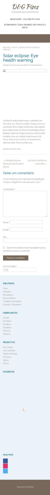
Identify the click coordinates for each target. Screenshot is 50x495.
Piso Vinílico (8, 347)
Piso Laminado (9, 350)
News (19, 149)
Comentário (9, 189)
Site (5, 237)
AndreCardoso (36, 65)
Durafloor (7, 321)
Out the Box (28, 487)
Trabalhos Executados (12, 301)
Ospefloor (7, 327)
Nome (6, 222)
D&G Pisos (25, 6)
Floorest (6, 330)
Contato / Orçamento (12, 304)
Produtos (7, 291)
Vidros (6, 360)
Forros (6, 363)
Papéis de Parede (10, 353)
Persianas (7, 357)
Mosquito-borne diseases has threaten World (13, 163)
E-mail (6, 229)
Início (5, 288)
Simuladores (8, 295)
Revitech (6, 334)
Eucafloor (7, 324)
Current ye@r (10, 266)
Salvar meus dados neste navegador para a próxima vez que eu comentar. (24, 249)
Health (13, 149)
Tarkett (6, 318)
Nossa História (9, 298)
